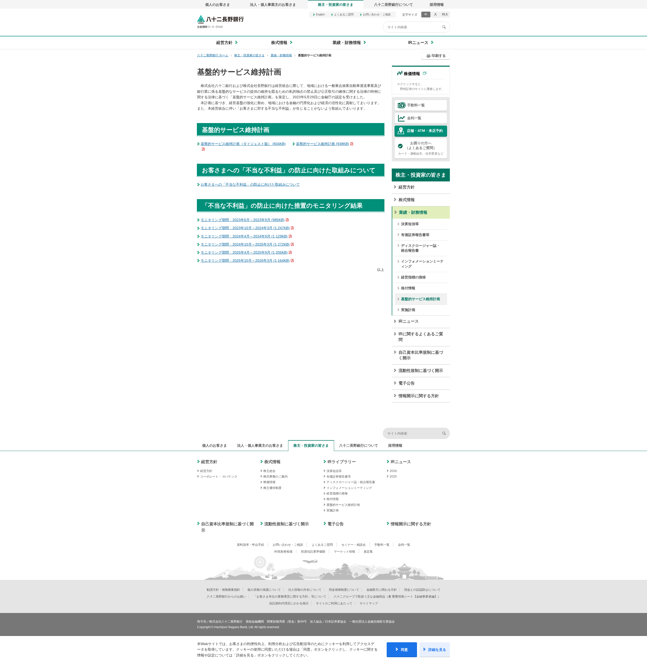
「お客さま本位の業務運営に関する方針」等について (289, 596)
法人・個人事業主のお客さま (273, 5)
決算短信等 (410, 224)
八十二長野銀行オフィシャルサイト (220, 21)
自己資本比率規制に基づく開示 (421, 355)
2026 (393, 471)
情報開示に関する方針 (419, 396)
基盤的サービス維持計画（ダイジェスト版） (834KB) (243, 144)
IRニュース (409, 321)
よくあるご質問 (344, 14)
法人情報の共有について (304, 589)
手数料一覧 (416, 105)
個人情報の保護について (264, 589)
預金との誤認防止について (422, 589)
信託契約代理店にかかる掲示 (289, 603)
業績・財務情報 (413, 212)
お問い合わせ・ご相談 (377, 14)
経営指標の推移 (413, 277)
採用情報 (437, 5)
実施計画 (408, 310)
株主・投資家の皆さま (335, 5)
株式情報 (407, 200)
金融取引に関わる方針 (381, 589)
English (320, 14)
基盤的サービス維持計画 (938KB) (322, 144)
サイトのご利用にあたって (334, 603)
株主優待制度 (272, 488)
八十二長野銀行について (393, 5)
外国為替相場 (283, 551)
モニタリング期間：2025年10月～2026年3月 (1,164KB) (245, 260)
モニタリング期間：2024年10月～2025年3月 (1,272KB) (245, 244)
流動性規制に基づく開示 (421, 370)
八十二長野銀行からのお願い (226, 596)
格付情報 (408, 288)
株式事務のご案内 (275, 476)
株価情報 (412, 74)
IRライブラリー (342, 462)
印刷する (439, 56)
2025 (393, 476)
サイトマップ (369, 603)
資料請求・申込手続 (250, 545)
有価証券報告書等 (415, 235)
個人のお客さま (217, 5)
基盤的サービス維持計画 (420, 299)
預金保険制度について (344, 589)
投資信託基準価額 (313, 551)
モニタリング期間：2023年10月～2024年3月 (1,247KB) (245, 228)
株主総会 (269, 471)
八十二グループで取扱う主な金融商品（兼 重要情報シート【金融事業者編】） (387, 596)
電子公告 (407, 383)
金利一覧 (414, 118)
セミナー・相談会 (353, 545)
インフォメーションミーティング (422, 263)
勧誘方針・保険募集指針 (223, 589)
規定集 (368, 551)
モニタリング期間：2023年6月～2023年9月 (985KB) (243, 220)
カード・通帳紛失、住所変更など (421, 148)
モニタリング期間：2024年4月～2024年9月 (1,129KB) (244, 236)
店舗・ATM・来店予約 (425, 131)
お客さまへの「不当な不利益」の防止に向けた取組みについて (250, 184)
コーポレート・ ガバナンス (218, 476)
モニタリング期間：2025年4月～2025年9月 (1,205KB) (244, 252)
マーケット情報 (344, 551)
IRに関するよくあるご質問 (421, 337)
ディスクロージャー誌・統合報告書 (420, 248)
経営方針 (407, 187)
